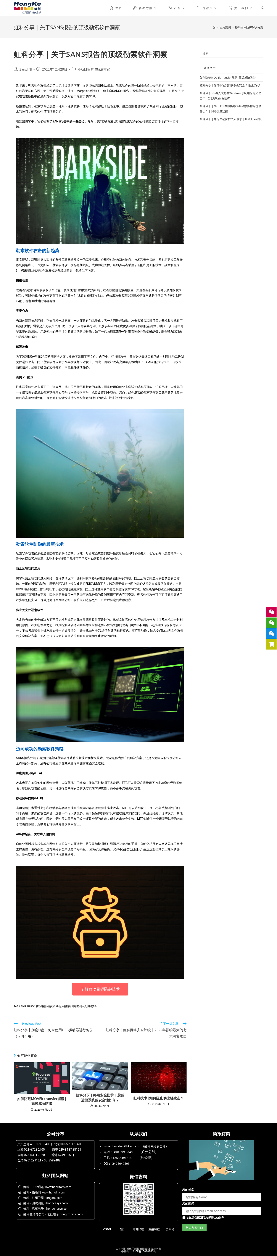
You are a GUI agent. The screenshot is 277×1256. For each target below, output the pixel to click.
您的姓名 (188, 1189)
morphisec (28, 1006)
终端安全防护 (79, 1006)
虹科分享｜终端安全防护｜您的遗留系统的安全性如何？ (100, 1097)
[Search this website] (231, 53)
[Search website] (262, 8)
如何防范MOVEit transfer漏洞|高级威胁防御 (41, 1101)
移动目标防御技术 (45, 1006)
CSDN (107, 1229)
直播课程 (154, 1229)
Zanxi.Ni (25, 69)
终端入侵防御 (63, 1006)
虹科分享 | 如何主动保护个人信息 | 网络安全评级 (231, 119)
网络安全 (92, 1006)
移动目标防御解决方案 (93, 69)
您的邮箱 (188, 1203)
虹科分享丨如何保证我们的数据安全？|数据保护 (230, 85)
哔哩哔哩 (138, 1229)
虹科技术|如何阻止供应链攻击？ (159, 1098)
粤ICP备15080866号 (144, 1251)
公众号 (170, 1229)
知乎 (123, 1229)
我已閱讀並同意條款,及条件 (205, 1217)
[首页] (214, 27)
